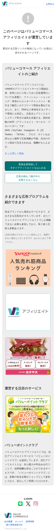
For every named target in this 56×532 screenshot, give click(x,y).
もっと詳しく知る (14, 153)
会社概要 (8, 521)
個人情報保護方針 (14, 524)
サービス (19, 521)
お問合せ (50, 3)
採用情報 (30, 521)
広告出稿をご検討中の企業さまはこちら (28, 177)
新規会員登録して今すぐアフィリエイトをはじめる (28, 165)
